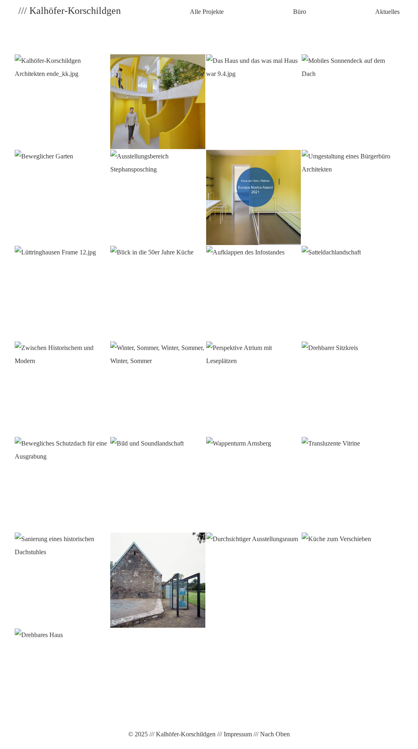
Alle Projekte (207, 11)
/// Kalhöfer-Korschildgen (182, 734)
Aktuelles (387, 11)
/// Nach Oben (271, 734)
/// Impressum (234, 734)
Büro (299, 11)
